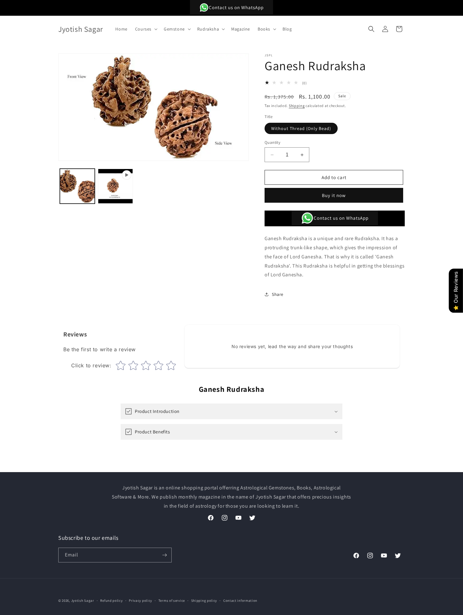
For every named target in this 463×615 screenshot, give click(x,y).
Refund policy (111, 600)
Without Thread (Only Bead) (301, 128)
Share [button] (277, 294)
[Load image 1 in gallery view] (77, 186)
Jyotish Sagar (82, 600)
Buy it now (334, 195)
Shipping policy (204, 600)
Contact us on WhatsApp (236, 7)
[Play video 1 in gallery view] (115, 186)
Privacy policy (140, 600)
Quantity (272, 142)
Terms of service (171, 600)
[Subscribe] (164, 555)
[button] (145, 29)
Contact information (240, 600)
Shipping (297, 105)
